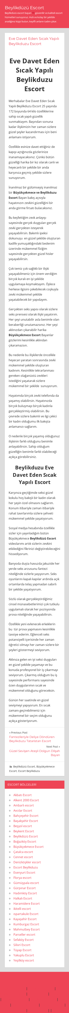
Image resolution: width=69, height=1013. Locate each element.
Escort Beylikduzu (29, 771)
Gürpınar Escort (24, 888)
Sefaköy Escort (23, 940)
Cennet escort (23, 857)
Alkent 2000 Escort (26, 800)
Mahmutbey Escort (26, 929)
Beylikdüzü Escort (24, 7)
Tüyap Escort (22, 950)
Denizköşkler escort (27, 862)
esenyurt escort (52, 1005)
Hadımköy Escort (25, 893)
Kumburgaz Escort (26, 924)
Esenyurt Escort (24, 873)
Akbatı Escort (22, 795)
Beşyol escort (22, 826)
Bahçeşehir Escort (25, 816)
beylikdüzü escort (12, 988)
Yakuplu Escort (23, 955)
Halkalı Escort (22, 898)
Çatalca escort (23, 852)
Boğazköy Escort (24, 841)
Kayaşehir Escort (25, 919)
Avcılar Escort (22, 810)
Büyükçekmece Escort (28, 847)
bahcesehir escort (25, 1005)
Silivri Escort (21, 945)
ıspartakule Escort (25, 914)
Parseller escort (24, 935)
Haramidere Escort (26, 904)
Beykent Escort (23, 831)
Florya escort (22, 878)
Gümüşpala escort (26, 883)
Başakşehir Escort (25, 821)
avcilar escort (37, 994)
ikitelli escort (22, 909)
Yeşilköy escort (23, 960)
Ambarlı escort (23, 805)
